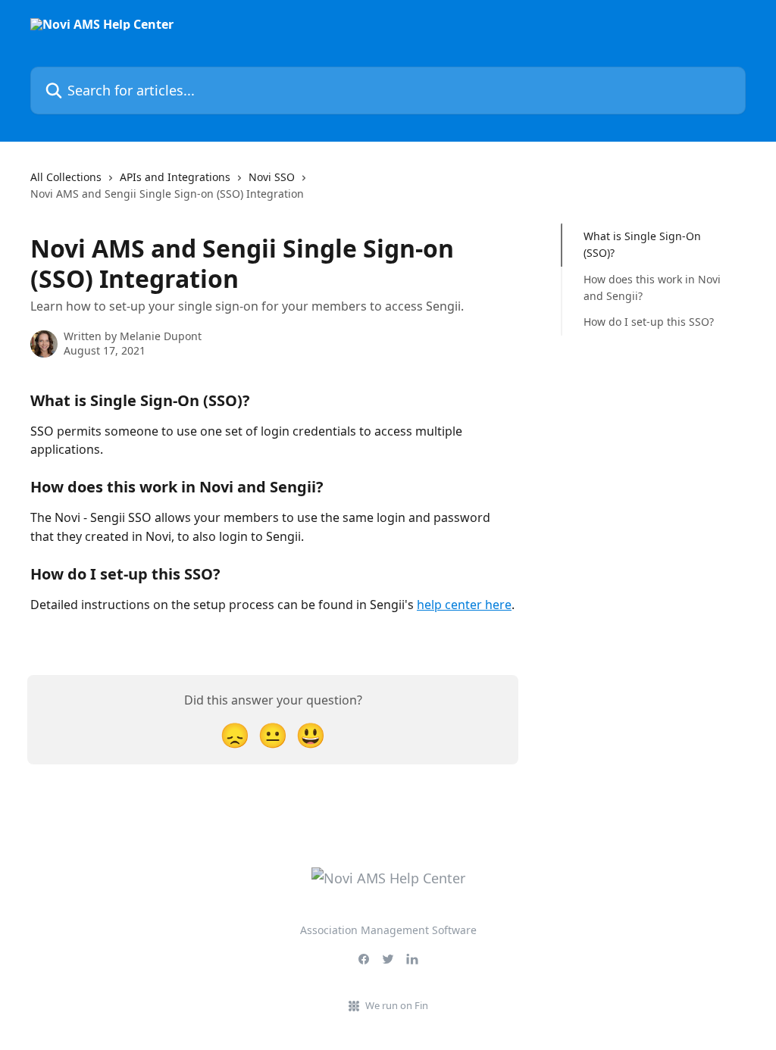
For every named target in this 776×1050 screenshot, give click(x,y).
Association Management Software (388, 930)
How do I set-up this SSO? (649, 321)
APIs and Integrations (175, 177)
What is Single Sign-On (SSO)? (642, 244)
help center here (464, 604)
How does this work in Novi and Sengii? (652, 287)
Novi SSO (272, 177)
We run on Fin (396, 1005)
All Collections (66, 177)
